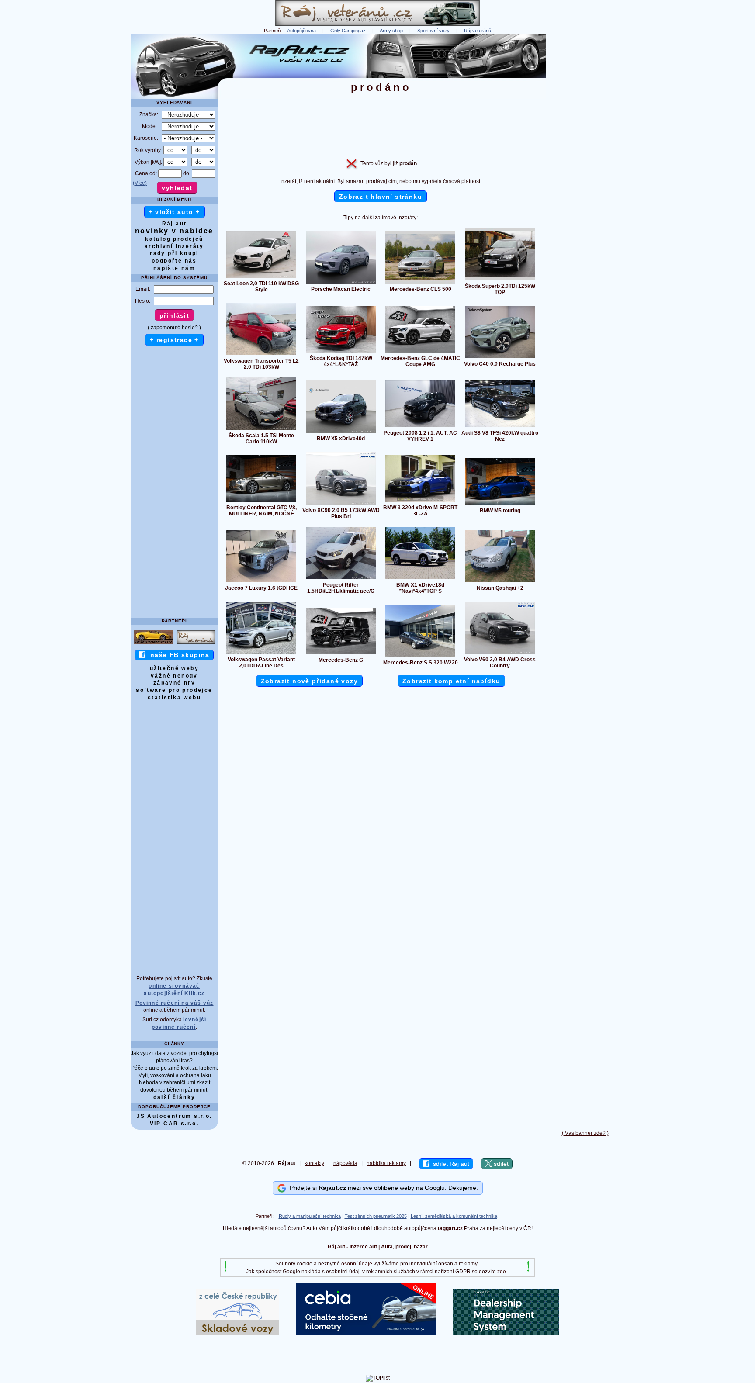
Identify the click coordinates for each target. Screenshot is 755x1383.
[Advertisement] (585, 165)
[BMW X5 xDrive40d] (341, 432)
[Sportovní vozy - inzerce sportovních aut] (153, 643)
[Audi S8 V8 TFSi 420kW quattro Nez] (500, 427)
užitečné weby (174, 668)
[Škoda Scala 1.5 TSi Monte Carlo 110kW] (261, 429)
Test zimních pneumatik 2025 (376, 1216)
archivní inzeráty (174, 246)
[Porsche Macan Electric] (341, 283)
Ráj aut (174, 224)
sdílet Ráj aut (449, 1163)
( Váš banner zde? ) (585, 1133)
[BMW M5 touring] (500, 504)
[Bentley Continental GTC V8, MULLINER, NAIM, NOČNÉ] (261, 501)
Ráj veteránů (477, 30)
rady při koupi (174, 253)
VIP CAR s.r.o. (174, 1123)
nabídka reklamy (386, 1163)
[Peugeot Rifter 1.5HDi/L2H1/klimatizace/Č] (341, 579)
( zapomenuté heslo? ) (174, 328)
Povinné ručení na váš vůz (174, 1003)
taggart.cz (450, 1228)
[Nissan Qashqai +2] (500, 582)
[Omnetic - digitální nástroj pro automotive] (506, 1334)
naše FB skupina (177, 654)
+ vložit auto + (174, 211)
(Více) (140, 183)
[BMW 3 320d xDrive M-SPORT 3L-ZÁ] (420, 501)
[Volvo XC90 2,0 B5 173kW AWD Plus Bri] (341, 504)
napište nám (174, 268)
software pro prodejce (174, 690)
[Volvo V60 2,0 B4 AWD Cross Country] (500, 653)
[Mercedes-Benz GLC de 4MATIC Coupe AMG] (420, 352)
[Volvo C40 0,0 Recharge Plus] (500, 358)
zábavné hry (174, 683)
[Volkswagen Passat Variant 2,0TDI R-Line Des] (261, 653)
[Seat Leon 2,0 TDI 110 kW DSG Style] (261, 277)
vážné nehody (174, 676)
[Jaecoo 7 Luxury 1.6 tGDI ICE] (261, 582)
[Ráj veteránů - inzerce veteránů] (377, 24)
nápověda (345, 1163)
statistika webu (174, 698)
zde (501, 1272)
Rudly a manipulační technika (310, 1216)
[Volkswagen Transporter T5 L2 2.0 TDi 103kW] (261, 355)
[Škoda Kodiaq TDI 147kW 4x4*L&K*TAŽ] (341, 352)
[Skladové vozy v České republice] (237, 1334)
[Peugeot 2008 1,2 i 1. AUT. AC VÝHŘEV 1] (420, 427)
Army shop (391, 30)
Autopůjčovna (301, 30)
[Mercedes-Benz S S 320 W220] (420, 656)
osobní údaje (356, 1264)
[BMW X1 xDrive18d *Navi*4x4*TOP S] (420, 579)
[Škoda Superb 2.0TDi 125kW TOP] (500, 280)
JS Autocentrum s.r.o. (174, 1116)
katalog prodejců (174, 239)
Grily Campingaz (348, 30)
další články (174, 1097)
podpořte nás (174, 261)
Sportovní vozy (433, 30)
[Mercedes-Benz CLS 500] (420, 283)
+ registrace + (174, 339)
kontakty (314, 1163)
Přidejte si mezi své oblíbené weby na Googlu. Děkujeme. (382, 1187)
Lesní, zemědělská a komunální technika (454, 1216)
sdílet (500, 1163)
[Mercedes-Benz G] (341, 654)
